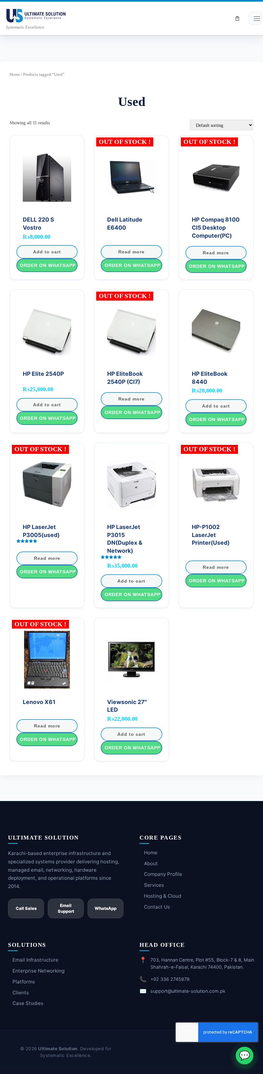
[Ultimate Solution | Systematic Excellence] (36, 15)
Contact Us (157, 907)
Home (15, 74)
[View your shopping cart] (237, 18)
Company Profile (163, 874)
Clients (21, 993)
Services (154, 885)
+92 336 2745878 (170, 979)
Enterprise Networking (38, 971)
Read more (131, 251)
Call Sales (26, 908)
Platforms (24, 982)
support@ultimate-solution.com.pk (187, 991)
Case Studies (28, 1003)
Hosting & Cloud (162, 896)
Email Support (66, 908)
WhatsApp (105, 908)
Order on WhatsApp (48, 265)
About (151, 863)
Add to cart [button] (47, 251)
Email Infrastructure (35, 960)
